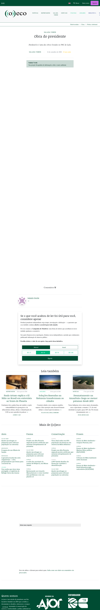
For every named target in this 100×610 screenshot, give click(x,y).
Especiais (64, 13)
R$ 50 (57, 352)
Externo (53, 438)
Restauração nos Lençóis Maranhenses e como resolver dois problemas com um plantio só (37, 474)
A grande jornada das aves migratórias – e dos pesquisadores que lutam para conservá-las (12, 460)
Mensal (36, 347)
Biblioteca (92, 13)
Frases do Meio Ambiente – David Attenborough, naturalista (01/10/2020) (86, 467)
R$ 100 (71, 352)
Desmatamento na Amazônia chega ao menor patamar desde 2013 (83, 398)
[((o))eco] (16, 14)
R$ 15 (29, 352)
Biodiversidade (74, 24)
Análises (82, 13)
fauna (29, 434)
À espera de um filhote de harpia (10, 451)
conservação (58, 434)
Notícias (35, 13)
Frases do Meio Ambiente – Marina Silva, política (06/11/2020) (86, 450)
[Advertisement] (87, 246)
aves (3, 434)
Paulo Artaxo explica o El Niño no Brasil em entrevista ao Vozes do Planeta (17, 398)
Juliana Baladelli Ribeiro (50, 412)
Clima (82, 24)
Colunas (73, 13)
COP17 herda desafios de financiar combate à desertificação (60, 463)
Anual (64, 347)
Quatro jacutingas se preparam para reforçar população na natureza (10, 442)
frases (79, 434)
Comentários (49, 287)
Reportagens (45, 13)
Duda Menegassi (83, 415)
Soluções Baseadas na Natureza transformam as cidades (50, 398)
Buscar (77, 3)
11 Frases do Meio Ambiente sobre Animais (86, 459)
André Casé (17, 415)
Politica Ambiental (92, 24)
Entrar (5, 607)
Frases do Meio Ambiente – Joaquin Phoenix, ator (86, 441)
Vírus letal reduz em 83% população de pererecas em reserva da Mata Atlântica (61, 442)
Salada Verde (55, 14)
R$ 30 (43, 352)
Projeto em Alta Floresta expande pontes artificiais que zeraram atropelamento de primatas (37, 443)
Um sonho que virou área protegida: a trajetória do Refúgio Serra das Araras (10, 471)
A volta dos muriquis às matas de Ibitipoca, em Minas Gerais (37, 463)
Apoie (94, 3)
